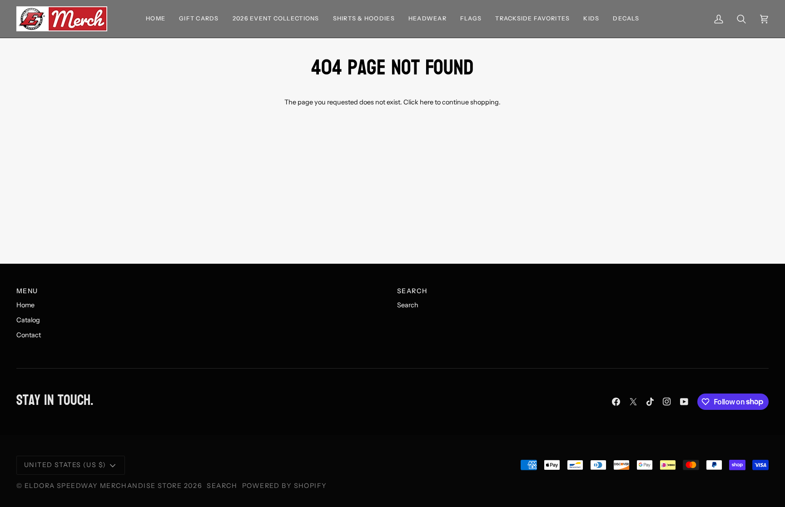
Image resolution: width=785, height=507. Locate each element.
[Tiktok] (650, 402)
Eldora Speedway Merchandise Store (103, 486)
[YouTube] (684, 402)
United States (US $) (65, 465)
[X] (633, 402)
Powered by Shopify (284, 486)
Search (407, 305)
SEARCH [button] (412, 291)
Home (25, 305)
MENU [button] (27, 291)
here (426, 102)
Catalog (28, 320)
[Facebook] (616, 402)
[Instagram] (667, 402)
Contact (28, 335)
